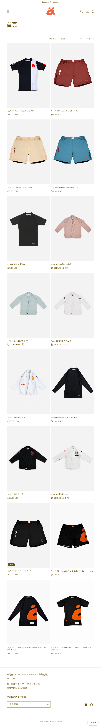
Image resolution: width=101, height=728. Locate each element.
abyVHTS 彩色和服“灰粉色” (61, 264)
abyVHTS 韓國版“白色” (60, 494)
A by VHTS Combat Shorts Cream (19, 188)
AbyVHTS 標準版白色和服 (61, 341)
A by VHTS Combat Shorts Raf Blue (64, 188)
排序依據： (53, 38)
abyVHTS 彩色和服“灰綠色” (17, 341)
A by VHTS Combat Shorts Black (19, 571)
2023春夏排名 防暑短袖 (16, 264)
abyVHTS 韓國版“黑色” (15, 494)
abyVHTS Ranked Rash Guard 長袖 (64, 418)
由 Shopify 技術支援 (56, 721)
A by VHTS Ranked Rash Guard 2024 (20, 111)
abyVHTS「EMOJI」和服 (16, 418)
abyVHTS (46, 721)
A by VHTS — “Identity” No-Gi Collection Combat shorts (72, 571)
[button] (8, 11)
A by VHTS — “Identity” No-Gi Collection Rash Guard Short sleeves (71, 649)
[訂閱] (47, 704)
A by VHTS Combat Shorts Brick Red (65, 111)
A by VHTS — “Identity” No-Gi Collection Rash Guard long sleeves (27, 649)
